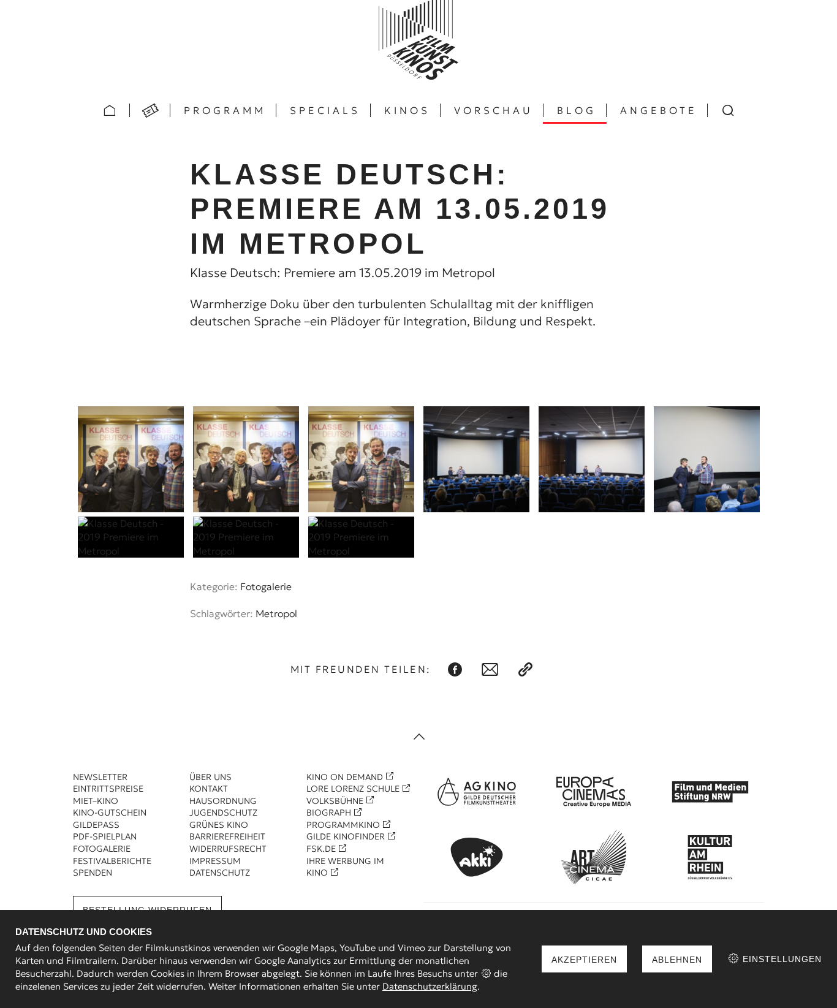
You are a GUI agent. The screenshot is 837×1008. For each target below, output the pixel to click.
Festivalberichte (112, 860)
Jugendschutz (223, 812)
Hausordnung (223, 800)
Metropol (276, 613)
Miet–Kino (95, 800)
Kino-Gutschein (109, 812)
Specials (325, 110)
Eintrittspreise (108, 788)
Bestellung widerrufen (147, 910)
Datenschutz (219, 872)
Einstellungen (781, 959)
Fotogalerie (266, 586)
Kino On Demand (344, 777)
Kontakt (208, 788)
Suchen (727, 110)
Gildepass (96, 824)
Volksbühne (334, 800)
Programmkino (343, 824)
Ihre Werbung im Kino (345, 867)
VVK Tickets (150, 110)
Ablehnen (677, 959)
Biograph (328, 812)
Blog (576, 110)
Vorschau (493, 110)
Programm (225, 110)
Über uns (210, 777)
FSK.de (321, 848)
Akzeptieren (584, 959)
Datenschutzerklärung (429, 986)
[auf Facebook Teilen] (455, 669)
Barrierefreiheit (227, 836)
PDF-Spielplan (105, 836)
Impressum (215, 860)
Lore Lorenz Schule (353, 788)
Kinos (407, 110)
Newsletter (100, 777)
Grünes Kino (218, 824)
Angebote (658, 110)
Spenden (92, 872)
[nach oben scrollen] (418, 737)
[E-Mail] (490, 669)
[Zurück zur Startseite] (418, 40)
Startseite (109, 110)
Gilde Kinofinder (345, 836)
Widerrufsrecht (228, 848)
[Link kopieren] (525, 669)
